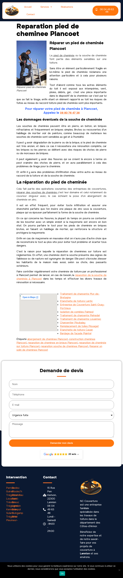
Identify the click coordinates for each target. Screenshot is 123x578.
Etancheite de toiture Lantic (76, 301)
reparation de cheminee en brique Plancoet (53, 342)
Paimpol (16, 509)
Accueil (28, 7)
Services (44, 7)
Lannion (16, 505)
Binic (14, 516)
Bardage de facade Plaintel (75, 333)
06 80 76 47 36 (70, 112)
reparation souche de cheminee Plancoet (64, 346)
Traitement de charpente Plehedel (80, 315)
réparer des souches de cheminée (37, 192)
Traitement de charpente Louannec (80, 319)
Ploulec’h (17, 491)
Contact (31, 14)
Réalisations (67, 7)
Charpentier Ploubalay (72, 322)
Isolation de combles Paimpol (76, 311)
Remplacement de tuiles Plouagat (79, 326)
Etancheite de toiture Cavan (76, 329)
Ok (62, 573)
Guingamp (17, 513)
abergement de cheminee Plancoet (47, 339)
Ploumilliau (17, 495)
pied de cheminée (63, 55)
